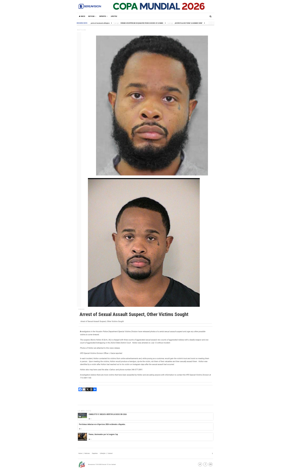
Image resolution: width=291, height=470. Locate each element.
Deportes (102, 16)
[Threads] (91, 390)
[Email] (84, 390)
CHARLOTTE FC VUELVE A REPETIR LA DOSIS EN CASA (108, 414)
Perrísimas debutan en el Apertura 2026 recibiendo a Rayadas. (102, 424)
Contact (110, 453)
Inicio (83, 16)
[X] (87, 390)
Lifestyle (114, 16)
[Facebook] (80, 390)
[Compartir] (95, 390)
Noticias (91, 16)
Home (80, 453)
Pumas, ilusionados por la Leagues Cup (103, 434)
